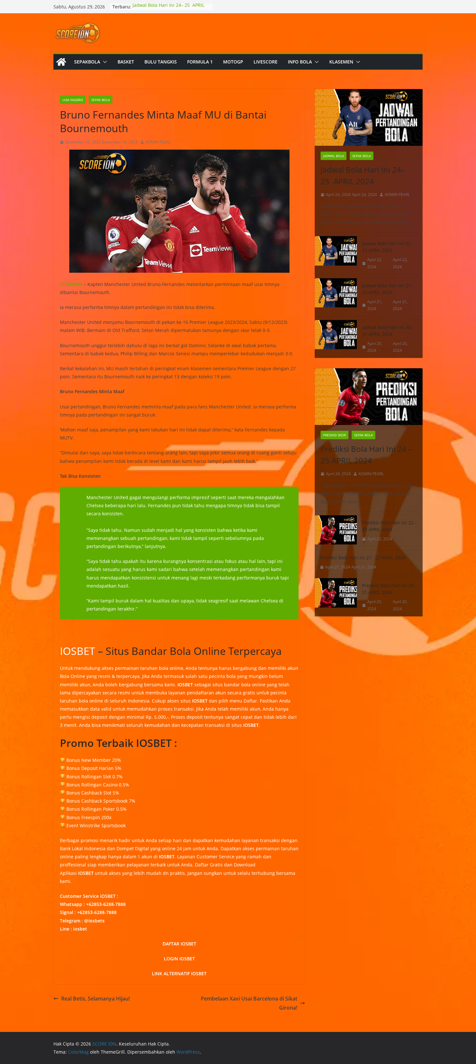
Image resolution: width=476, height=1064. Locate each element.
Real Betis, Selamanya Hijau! (95, 998)
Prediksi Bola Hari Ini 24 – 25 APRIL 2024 (366, 454)
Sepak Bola (100, 99)
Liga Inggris (72, 99)
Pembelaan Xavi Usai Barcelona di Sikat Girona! (249, 1003)
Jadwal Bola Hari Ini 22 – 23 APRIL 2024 (388, 246)
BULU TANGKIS (160, 62)
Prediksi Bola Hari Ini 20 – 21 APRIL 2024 (389, 588)
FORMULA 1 (200, 62)
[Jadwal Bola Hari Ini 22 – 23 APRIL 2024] (336, 255)
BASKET (126, 62)
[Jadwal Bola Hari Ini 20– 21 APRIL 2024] (336, 339)
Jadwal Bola (333, 156)
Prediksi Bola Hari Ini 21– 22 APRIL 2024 (362, 558)
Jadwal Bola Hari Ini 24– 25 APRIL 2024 (363, 175)
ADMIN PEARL (158, 142)
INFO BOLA (300, 62)
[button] (103, 61)
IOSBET (77, 651)
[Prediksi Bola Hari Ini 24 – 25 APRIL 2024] (369, 396)
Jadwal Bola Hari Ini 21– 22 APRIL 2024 (387, 288)
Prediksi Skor (334, 435)
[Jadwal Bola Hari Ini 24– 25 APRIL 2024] (369, 117)
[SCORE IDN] (61, 62)
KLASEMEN (341, 62)
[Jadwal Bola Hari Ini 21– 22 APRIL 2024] (336, 297)
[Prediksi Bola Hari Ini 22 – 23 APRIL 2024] (336, 530)
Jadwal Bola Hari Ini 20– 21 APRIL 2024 (387, 330)
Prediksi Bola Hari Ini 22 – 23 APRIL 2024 (389, 526)
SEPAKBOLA (87, 62)
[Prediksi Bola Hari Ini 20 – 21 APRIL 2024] (336, 597)
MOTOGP (233, 62)
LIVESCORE (266, 62)
